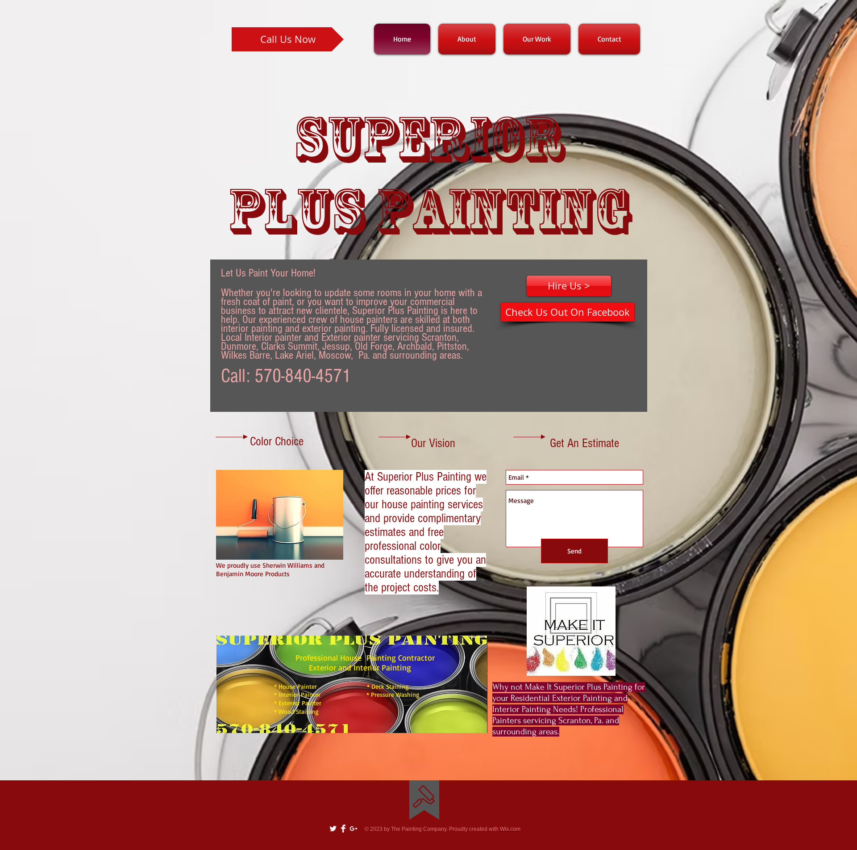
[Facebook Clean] (343, 829)
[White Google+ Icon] (353, 829)
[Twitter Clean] (333, 829)
